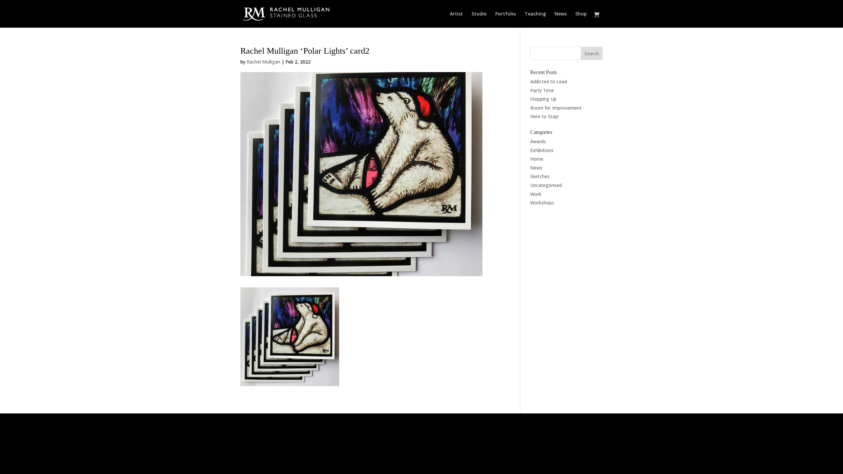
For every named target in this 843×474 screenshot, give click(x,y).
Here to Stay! (544, 116)
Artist (456, 14)
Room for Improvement (556, 108)
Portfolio (505, 14)
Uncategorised (546, 185)
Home (536, 159)
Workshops (542, 202)
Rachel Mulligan (263, 62)
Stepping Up (543, 99)
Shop (581, 14)
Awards (538, 141)
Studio (479, 14)
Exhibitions (542, 150)
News (561, 14)
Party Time (542, 90)
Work (535, 194)
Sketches (540, 176)
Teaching (535, 14)
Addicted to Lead (548, 81)
